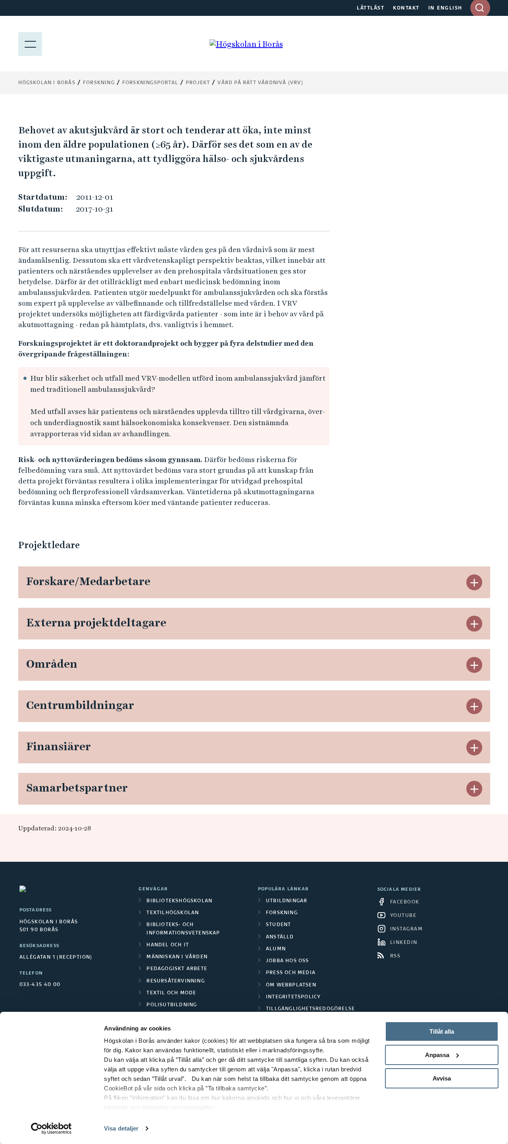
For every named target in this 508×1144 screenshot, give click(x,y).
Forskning (99, 83)
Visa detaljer (121, 1128)
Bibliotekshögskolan (179, 901)
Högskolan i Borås (46, 83)
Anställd (280, 937)
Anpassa (437, 1055)
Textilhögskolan (172, 913)
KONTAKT (406, 8)
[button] (474, 582)
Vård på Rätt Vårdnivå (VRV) (260, 83)
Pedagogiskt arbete (176, 969)
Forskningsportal (150, 83)
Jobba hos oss (287, 961)
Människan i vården (177, 957)
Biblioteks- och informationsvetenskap (183, 929)
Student (278, 925)
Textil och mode (171, 993)
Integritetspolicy (293, 997)
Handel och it (167, 945)
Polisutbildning (171, 1005)
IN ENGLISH (445, 8)
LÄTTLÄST (370, 8)
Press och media (291, 973)
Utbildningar (286, 901)
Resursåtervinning (175, 981)
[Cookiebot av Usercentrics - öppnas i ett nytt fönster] (51, 1128)
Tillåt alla (441, 1031)
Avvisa (442, 1078)
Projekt (198, 83)
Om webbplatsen (291, 985)
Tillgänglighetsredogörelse (310, 1009)
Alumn (276, 949)
